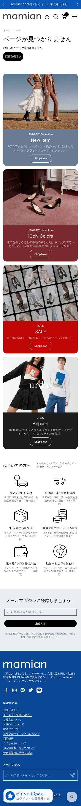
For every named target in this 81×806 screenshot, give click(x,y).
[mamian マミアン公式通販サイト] (22, 16)
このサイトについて (15, 743)
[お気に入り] (47, 16)
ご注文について (12, 719)
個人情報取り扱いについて (18, 748)
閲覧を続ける (13, 56)
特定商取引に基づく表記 (17, 752)
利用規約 (8, 738)
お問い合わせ (11, 710)
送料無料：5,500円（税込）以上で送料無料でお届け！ (40, 4)
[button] (55, 16)
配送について (11, 729)
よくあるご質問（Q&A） (17, 714)
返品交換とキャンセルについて (21, 733)
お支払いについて (13, 724)
